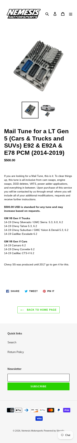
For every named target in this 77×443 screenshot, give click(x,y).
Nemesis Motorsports (32, 430)
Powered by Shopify (54, 430)
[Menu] (71, 14)
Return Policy (15, 352)
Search (11, 342)
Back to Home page (41, 309)
